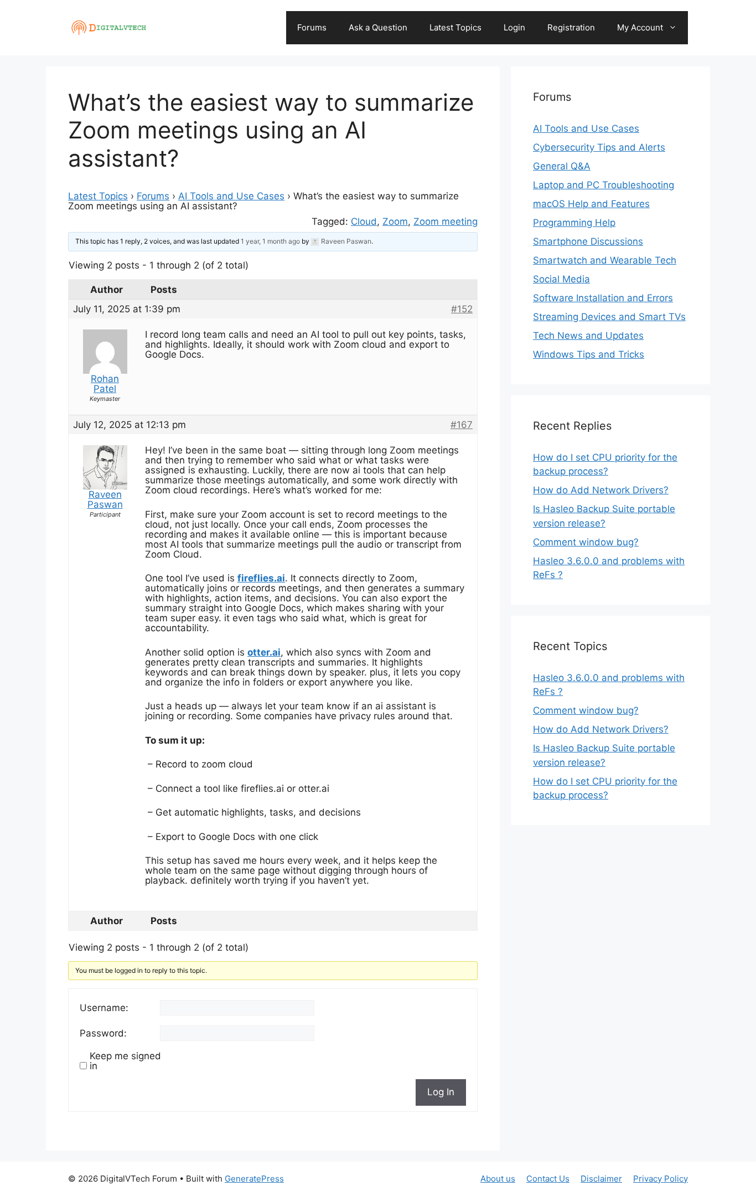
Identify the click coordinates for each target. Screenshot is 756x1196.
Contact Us (547, 1178)
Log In (440, 1091)
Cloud (364, 221)
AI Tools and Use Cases (231, 196)
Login (514, 27)
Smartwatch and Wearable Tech (604, 260)
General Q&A (562, 166)
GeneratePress (254, 1178)
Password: (103, 1033)
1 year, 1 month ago (270, 241)
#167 (462, 425)
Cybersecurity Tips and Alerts (599, 147)
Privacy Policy (660, 1178)
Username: (104, 1008)
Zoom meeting (445, 221)
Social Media (561, 279)
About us (497, 1178)
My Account (640, 27)
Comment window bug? (586, 542)
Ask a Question (378, 27)
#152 (462, 309)
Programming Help (574, 222)
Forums (312, 27)
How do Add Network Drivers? (601, 490)
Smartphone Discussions (588, 241)
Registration (571, 27)
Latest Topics (455, 27)
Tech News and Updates (588, 335)
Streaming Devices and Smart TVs (609, 316)
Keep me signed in (125, 1061)
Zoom (395, 221)
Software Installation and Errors (603, 297)
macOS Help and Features (591, 203)
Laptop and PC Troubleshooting (603, 184)
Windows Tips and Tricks (588, 354)
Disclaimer (601, 1178)
